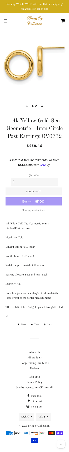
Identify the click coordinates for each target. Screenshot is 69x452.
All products (35, 357)
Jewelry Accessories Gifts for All (34, 387)
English (25, 416)
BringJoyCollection (39, 425)
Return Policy (34, 382)
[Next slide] (42, 106)
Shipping (34, 376)
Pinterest (36, 401)
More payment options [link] (33, 210)
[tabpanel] (34, 62)
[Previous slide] (27, 106)
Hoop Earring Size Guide (34, 363)
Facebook (36, 395)
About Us (34, 352)
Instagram (36, 406)
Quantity (34, 175)
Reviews (34, 368)
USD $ (41, 416)
